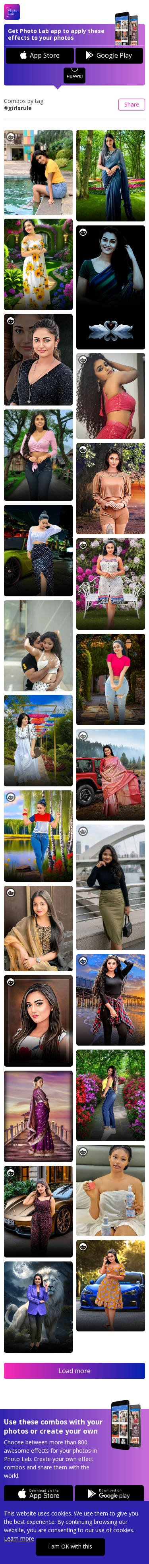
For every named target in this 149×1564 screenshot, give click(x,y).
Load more (74, 1370)
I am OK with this (70, 1546)
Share (131, 104)
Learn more (19, 1538)
